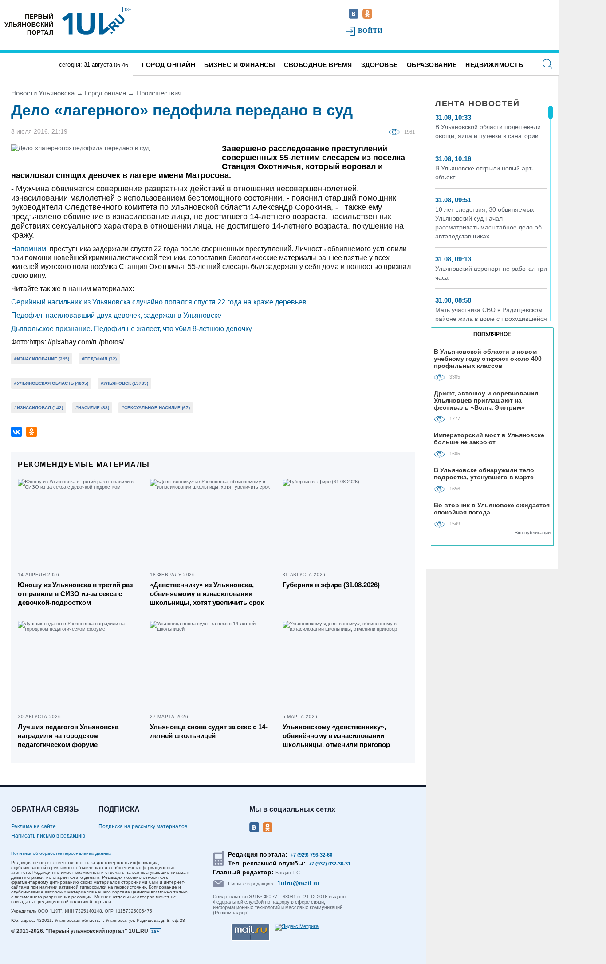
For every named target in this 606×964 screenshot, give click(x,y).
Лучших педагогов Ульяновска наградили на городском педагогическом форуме (68, 735)
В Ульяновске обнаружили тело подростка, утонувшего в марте (484, 473)
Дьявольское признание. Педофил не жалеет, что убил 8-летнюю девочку (131, 328)
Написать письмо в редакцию (48, 836)
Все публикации (533, 532)
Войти (370, 31)
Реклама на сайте (33, 826)
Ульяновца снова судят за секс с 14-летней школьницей (209, 731)
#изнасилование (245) (41, 358)
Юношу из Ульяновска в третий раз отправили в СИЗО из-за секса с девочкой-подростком (75, 593)
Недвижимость (494, 64)
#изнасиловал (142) (38, 407)
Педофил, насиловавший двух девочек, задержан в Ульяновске (116, 315)
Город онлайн (168, 64)
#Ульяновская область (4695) (51, 383)
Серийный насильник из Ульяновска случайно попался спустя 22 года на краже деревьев (159, 302)
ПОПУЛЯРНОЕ (492, 334)
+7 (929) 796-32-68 (311, 854)
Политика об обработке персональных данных (61, 853)
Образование (432, 64)
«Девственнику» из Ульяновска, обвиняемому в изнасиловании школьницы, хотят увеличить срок (207, 593)
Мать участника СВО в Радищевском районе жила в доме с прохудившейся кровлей (491, 318)
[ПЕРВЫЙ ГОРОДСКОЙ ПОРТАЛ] (28, 24)
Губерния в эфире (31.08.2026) (331, 585)
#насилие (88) (92, 407)
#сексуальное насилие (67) (156, 407)
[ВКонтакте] (16, 432)
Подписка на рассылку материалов (142, 826)
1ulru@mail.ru (298, 883)
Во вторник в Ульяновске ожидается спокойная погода (492, 509)
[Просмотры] (396, 131)
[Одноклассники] (31, 432)
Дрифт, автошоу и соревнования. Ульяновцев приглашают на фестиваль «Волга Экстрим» (487, 400)
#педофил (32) (99, 358)
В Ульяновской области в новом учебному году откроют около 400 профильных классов (488, 358)
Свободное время (318, 64)
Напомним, (29, 249)
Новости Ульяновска (43, 93)
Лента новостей (477, 103)
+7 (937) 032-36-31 (329, 863)
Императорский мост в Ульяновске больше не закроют (489, 438)
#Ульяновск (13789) (124, 383)
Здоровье (379, 64)
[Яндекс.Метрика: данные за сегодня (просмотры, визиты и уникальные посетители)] (297, 927)
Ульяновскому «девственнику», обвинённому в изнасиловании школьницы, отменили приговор (336, 735)
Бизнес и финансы (239, 64)
